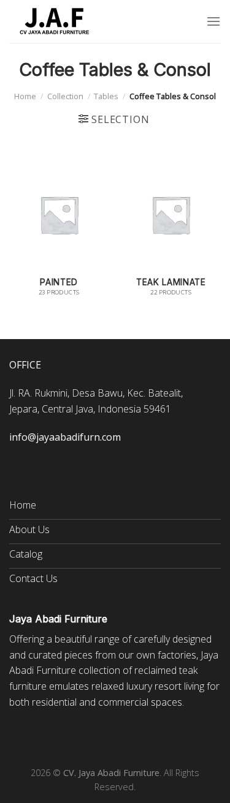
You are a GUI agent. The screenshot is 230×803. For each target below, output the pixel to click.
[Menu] (213, 21)
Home (25, 96)
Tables (106, 96)
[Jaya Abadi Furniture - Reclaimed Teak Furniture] (55, 21)
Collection (65, 96)
